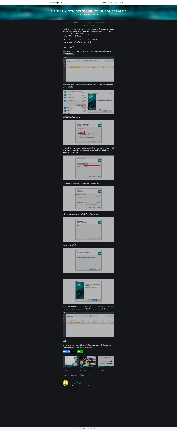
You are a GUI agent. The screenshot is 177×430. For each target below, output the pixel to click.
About (121, 2)
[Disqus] (88, 407)
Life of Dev (103, 2)
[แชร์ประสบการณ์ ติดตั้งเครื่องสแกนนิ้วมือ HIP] (88, 361)
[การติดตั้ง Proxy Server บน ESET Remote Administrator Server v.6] (71, 361)
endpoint (65, 375)
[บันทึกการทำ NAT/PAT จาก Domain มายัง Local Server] (106, 361)
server (82, 375)
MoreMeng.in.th (56, 2)
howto (77, 375)
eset (72, 375)
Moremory (110, 2)
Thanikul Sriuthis (87, 22)
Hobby (116, 2)
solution (89, 375)
